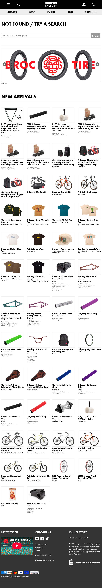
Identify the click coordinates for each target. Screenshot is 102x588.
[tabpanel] (51, 65)
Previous (5, 64)
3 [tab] (5, 83)
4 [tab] (6, 83)
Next (97, 64)
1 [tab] (2, 83)
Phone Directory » (44, 560)
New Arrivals (18, 96)
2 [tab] (3, 83)
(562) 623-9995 (45, 555)
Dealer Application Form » (84, 564)
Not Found (15, 24)
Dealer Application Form (88, 552)
